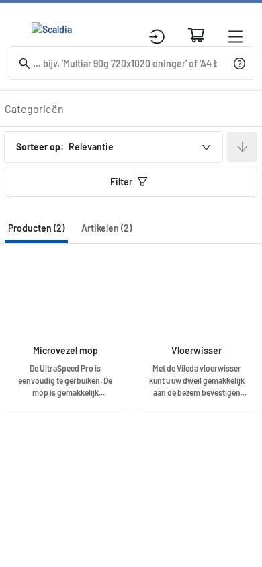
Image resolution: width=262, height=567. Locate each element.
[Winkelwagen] (196, 35)
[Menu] (235, 36)
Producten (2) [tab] (36, 228)
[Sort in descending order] (242, 147)
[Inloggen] (156, 36)
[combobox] (113, 147)
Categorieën (34, 108)
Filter (121, 181)
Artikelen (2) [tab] (106, 228)
